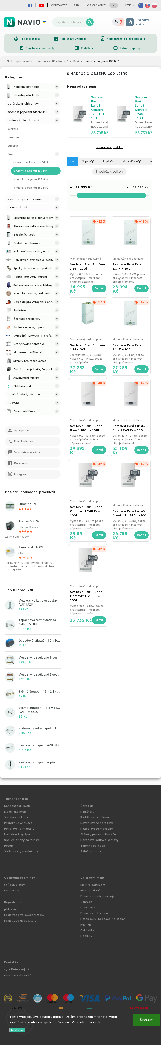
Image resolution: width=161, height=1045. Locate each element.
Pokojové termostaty (19, 828)
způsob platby (14, 884)
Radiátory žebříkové (95, 817)
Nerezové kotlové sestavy (99, 840)
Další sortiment (92, 877)
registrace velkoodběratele (24, 914)
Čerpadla (87, 806)
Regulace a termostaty (36, 47)
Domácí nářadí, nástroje (97, 896)
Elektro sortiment (92, 884)
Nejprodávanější (132, 161)
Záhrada (86, 901)
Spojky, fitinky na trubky (21, 840)
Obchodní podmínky (19, 877)
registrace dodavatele (20, 920)
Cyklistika (87, 930)
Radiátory (83, 47)
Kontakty (59, 5)
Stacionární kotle (16, 817)
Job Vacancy (96, 5)
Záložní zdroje (90, 851)
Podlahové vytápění (70, 38)
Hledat (90, 22)
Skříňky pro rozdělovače (98, 834)
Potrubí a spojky (126, 47)
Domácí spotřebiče (94, 913)
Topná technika (26, 38)
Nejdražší (109, 161)
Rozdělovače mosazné (96, 828)
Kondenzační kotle (17, 806)
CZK (128, 5)
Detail (99, 288)
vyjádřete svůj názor (19, 969)
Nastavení (17, 1030)
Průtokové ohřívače (18, 823)
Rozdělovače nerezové (97, 823)
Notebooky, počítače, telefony (102, 918)
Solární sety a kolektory (21, 851)
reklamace (11, 890)
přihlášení (11, 909)
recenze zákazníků (17, 975)
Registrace (12, 902)
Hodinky (86, 936)
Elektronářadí (90, 890)
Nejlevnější (88, 161)
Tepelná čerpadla (93, 845)
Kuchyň (85, 924)
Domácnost (88, 907)
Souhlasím (146, 1020)
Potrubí (9, 845)
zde (98, 1022)
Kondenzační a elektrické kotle (123, 38)
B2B (76, 5)
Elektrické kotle (15, 811)
